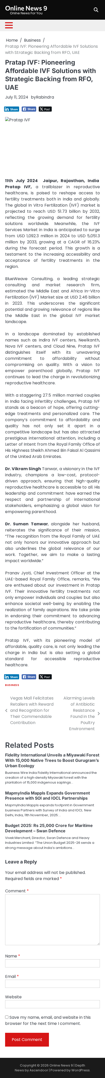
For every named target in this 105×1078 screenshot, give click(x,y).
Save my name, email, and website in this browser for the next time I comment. (48, 1020)
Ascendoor (39, 1070)
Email (12, 976)
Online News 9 (26, 8)
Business (12, 685)
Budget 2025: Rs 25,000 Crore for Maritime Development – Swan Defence (49, 828)
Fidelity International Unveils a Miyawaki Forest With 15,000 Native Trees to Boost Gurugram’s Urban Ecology (52, 760)
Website (13, 997)
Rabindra (45, 97)
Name (12, 956)
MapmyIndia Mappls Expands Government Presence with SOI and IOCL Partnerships (47, 795)
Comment (17, 891)
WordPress (80, 1070)
